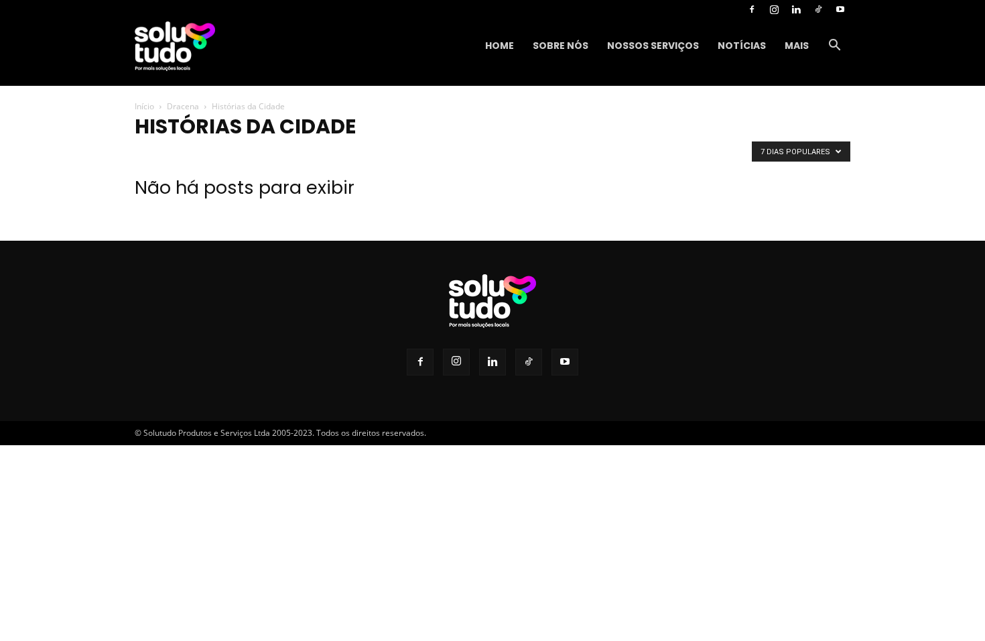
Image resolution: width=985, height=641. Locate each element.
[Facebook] (752, 9)
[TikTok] (818, 9)
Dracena (183, 106)
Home (499, 45)
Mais (797, 45)
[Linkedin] (796, 9)
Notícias (742, 45)
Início (144, 106)
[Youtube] (840, 9)
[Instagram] (774, 9)
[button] (834, 46)
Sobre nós (560, 45)
